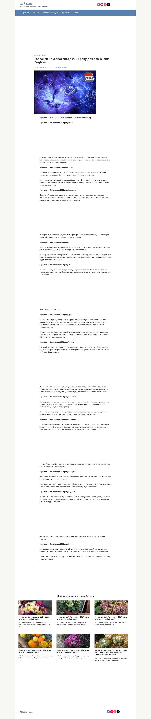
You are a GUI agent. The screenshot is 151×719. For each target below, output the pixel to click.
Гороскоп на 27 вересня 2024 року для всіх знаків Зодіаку (72, 651)
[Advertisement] (75, 33)
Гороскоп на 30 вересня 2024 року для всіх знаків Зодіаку (72, 618)
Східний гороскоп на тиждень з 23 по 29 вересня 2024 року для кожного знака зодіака (111, 652)
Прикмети (66, 13)
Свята (76, 13)
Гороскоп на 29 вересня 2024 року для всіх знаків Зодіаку (111, 618)
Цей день (26, 3)
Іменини (36, 13)
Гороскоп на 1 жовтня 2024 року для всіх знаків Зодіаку (33, 618)
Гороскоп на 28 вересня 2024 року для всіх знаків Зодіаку (34, 651)
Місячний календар (50, 13)
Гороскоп (25, 13)
